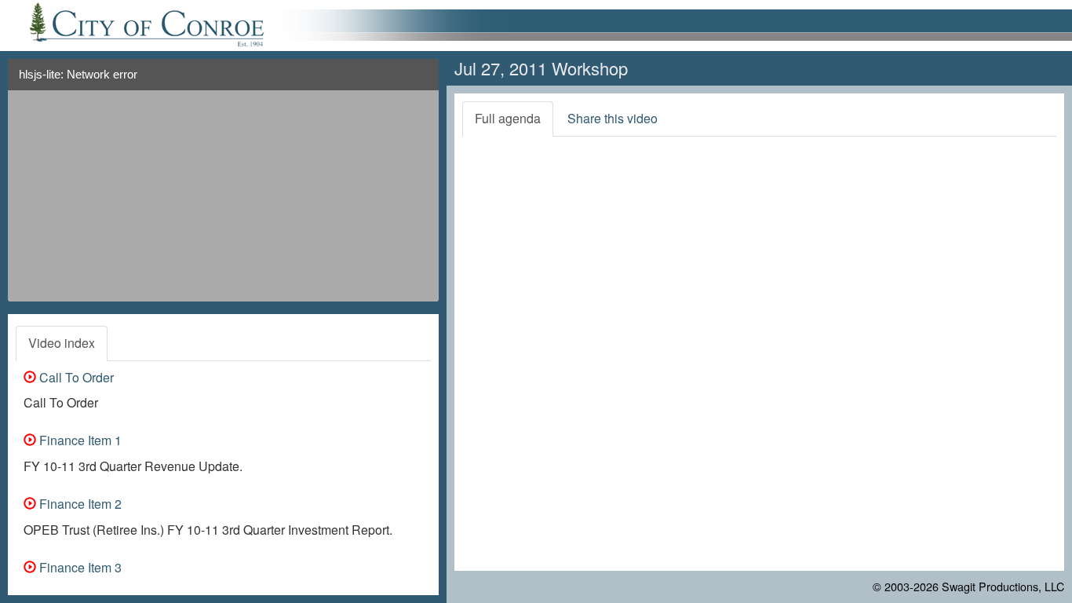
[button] (421, 80)
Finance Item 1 (79, 440)
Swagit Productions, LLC (1003, 586)
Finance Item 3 (79, 567)
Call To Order (75, 377)
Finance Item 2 (79, 504)
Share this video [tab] (612, 118)
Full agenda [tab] (508, 118)
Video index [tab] (61, 343)
